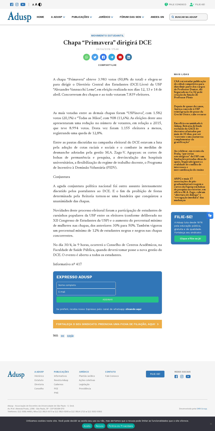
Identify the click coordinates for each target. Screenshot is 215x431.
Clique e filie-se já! (190, 238)
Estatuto (39, 380)
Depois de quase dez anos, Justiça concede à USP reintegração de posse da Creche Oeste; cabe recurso (190, 110)
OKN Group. (202, 409)
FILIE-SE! (200, 4)
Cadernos (58, 384)
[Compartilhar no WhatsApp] (86, 57)
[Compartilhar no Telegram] (111, 57)
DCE (62, 336)
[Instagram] (16, 4)
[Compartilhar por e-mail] (120, 57)
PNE (56, 393)
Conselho (39, 388)
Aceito (87, 426)
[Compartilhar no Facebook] (103, 57)
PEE (56, 388)
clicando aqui (133, 309)
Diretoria (39, 384)
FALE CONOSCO (177, 4)
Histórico (39, 376)
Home (40, 16)
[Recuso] (210, 423)
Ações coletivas (87, 380)
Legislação (84, 384)
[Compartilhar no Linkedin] (128, 57)
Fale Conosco (112, 376)
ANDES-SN (157, 16)
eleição (70, 336)
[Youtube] (22, 4)
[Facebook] (11, 4)
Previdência (85, 388)
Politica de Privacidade (121, 426)
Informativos (60, 376)
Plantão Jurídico (87, 376)
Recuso (100, 426)
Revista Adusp (61, 380)
